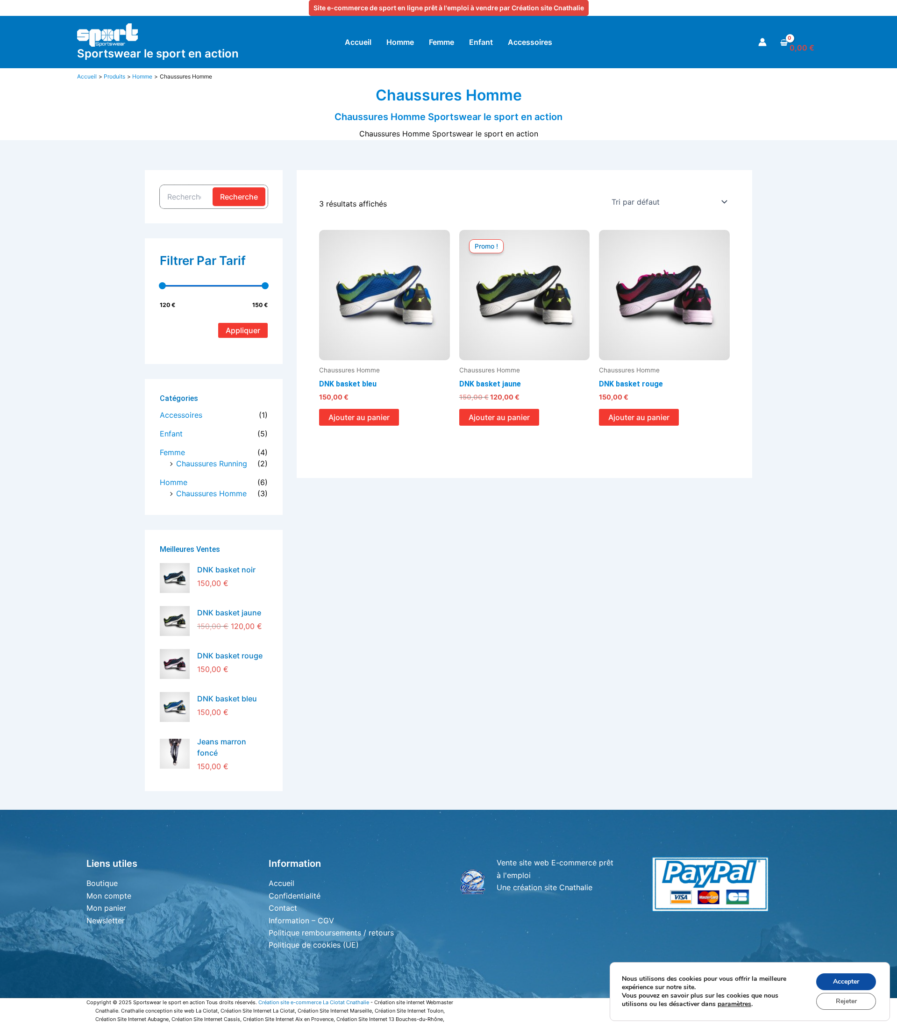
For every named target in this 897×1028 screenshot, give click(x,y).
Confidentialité (294, 895)
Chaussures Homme (211, 493)
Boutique (102, 883)
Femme (172, 452)
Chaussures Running (211, 463)
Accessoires (181, 415)
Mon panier (106, 908)
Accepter (846, 981)
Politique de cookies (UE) (314, 944)
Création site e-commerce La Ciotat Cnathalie (313, 1002)
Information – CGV (301, 920)
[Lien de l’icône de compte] (762, 42)
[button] (449, 8)
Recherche (239, 196)
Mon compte (108, 895)
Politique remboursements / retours (331, 932)
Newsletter (105, 920)
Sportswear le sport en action (158, 53)
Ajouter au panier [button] (359, 417)
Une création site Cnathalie (544, 887)
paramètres (734, 1004)
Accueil (281, 883)
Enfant (171, 433)
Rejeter (846, 1001)
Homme (173, 482)
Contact (283, 908)
